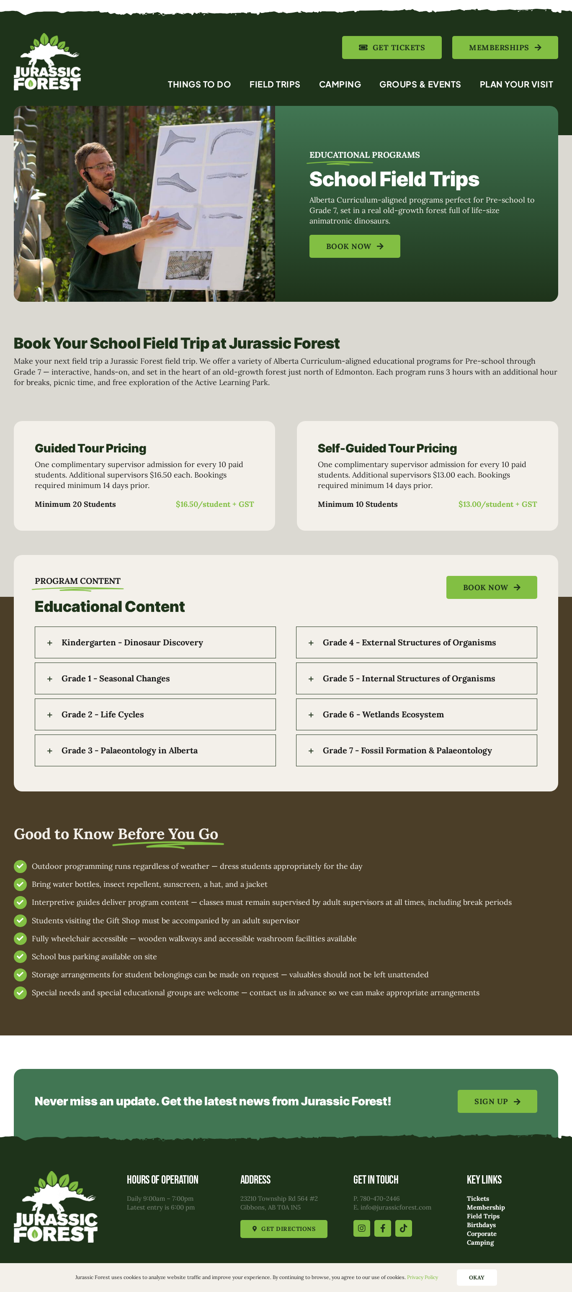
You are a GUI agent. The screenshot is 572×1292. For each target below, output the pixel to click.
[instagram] (361, 1228)
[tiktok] (403, 1228)
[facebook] (382, 1228)
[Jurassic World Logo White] (47, 36)
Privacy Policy (422, 1277)
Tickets (478, 1198)
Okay (477, 1277)
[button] (155, 642)
